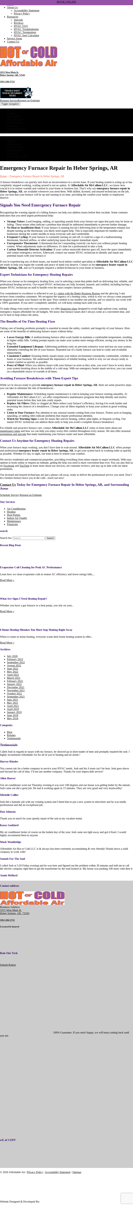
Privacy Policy (22, 13)
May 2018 (12, 718)
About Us (12, 7)
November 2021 (16, 690)
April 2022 (13, 674)
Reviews (18, 22)
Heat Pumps (13, 116)
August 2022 (14, 665)
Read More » (7, 580)
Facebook (8, 465)
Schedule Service (9, 495)
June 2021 (12, 699)
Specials (18, 19)
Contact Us (13, 41)
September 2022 (16, 662)
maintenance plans (10, 431)
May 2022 (12, 671)
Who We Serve (15, 119)
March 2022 (13, 677)
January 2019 (14, 712)
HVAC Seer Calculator (26, 35)
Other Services (15, 122)
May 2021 (12, 702)
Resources (12, 16)
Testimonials (14, 738)
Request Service (9, 100)
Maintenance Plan (16, 128)
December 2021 (15, 687)
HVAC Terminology (25, 32)
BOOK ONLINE (66, 1)
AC (9, 110)
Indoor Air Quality (17, 518)
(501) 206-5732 (7, 81)
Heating (11, 113)
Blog (9, 131)
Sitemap (76, 1172)
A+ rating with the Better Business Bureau (77, 293)
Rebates (11, 735)
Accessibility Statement (26, 10)
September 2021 (16, 696)
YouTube (24, 465)
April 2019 (13, 709)
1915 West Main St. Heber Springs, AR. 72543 (12, 73)
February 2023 (15, 659)
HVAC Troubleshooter (26, 29)
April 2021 (13, 705)
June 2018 (12, 715)
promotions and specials (13, 434)
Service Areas (14, 38)
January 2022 (14, 684)
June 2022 (12, 668)
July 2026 (12, 656)
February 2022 (15, 681)
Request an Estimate (29, 100)
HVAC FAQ (21, 26)
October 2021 (14, 693)
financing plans (69, 308)
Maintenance (14, 521)
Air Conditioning (16, 508)
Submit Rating (8, 964)
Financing (12, 125)
